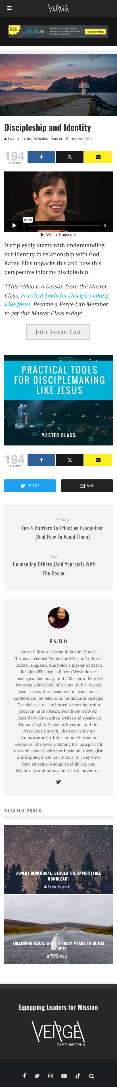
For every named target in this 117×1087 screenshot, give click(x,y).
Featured (56, 139)
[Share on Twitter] (69, 157)
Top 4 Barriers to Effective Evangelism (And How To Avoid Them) (63, 529)
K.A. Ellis (13, 138)
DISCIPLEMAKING (37, 139)
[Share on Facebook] (41, 157)
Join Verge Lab (58, 332)
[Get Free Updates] (98, 157)
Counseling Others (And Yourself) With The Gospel (54, 565)
